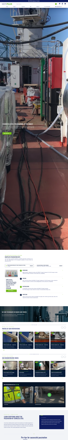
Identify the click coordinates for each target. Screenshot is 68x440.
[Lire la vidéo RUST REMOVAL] (26, 365)
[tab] (19, 265)
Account (62, 4)
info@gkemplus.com (59, 6)
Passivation (23, 6)
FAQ (30, 6)
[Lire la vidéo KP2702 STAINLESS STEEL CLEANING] (10, 365)
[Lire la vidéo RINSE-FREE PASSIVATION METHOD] (57, 365)
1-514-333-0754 (48, 6)
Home (7, 6)
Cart (65, 4)
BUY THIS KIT (11, 290)
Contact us (37, 6)
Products (14, 6)
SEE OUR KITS (6, 133)
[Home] (7, 4)
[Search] (56, 4)
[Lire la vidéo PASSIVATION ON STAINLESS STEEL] (42, 365)
